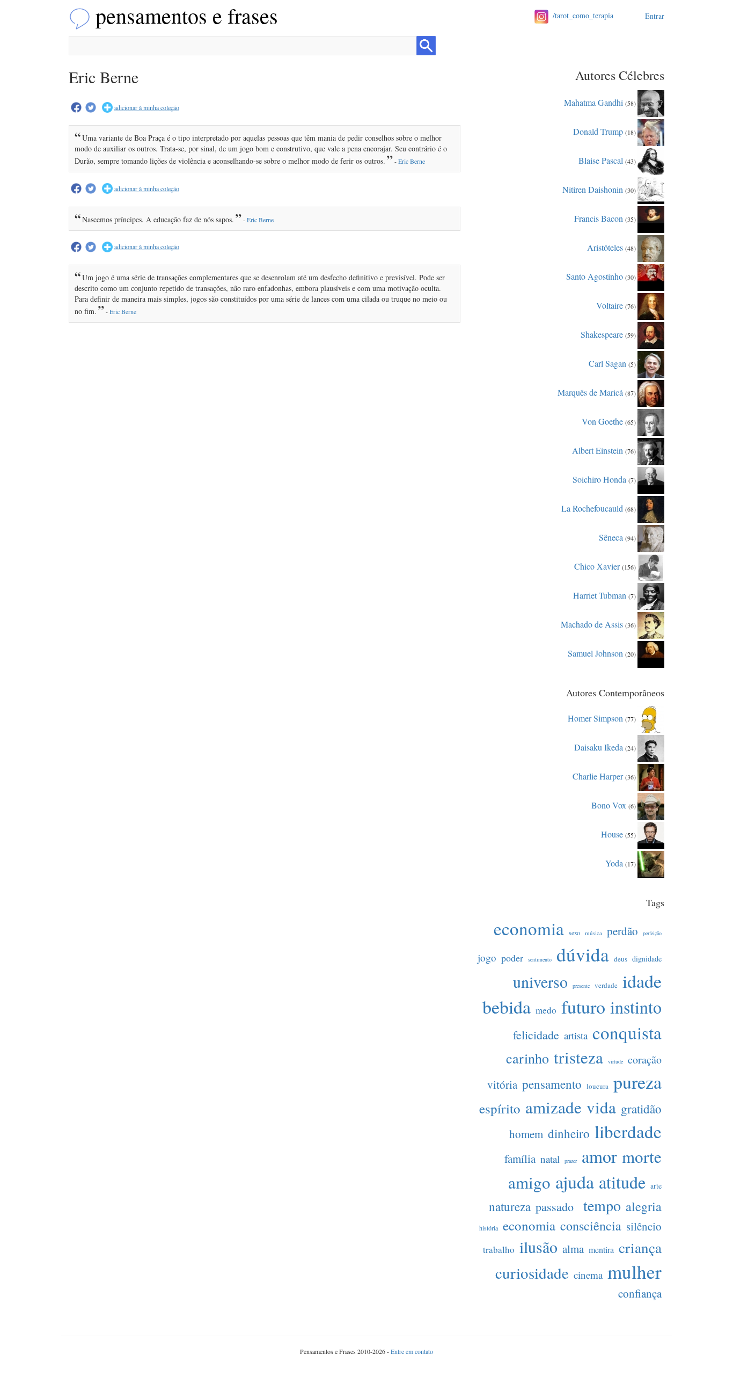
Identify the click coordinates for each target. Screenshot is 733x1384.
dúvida (582, 954)
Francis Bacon (598, 217)
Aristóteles (605, 246)
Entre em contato (412, 1351)
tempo (602, 1205)
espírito (500, 1108)
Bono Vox (608, 804)
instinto (636, 1006)
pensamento (552, 1084)
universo (540, 981)
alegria (644, 1206)
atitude (622, 1181)
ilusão (538, 1246)
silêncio (644, 1226)
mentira (601, 1249)
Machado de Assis (592, 623)
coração (645, 1059)
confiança (640, 1293)
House (612, 833)
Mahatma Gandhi (593, 101)
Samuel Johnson (595, 652)
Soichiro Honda (599, 478)
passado (555, 1206)
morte (642, 1156)
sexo (574, 932)
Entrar (654, 16)
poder (512, 957)
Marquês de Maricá (590, 391)
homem (526, 1133)
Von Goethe (602, 420)
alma (573, 1248)
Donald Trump (598, 130)
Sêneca (611, 536)
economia (529, 928)
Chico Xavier (597, 565)
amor (599, 1156)
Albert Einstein (597, 449)
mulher (634, 1271)
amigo (529, 1182)
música (593, 933)
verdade (606, 985)
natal (550, 1159)
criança (640, 1247)
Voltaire (609, 304)
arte (656, 1186)
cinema (588, 1274)
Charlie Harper (598, 775)
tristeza (578, 1057)
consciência (590, 1225)
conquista (627, 1032)
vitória (502, 1084)
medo (546, 1010)
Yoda (614, 862)
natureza (510, 1206)
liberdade (628, 1131)
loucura (598, 1086)
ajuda (574, 1181)
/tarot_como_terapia (583, 15)
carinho (527, 1058)
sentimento (540, 959)
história (488, 1227)
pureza (637, 1081)
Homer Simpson (595, 717)
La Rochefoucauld (592, 507)
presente (581, 985)
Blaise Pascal (600, 159)
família (520, 1158)
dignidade (647, 958)
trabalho (499, 1249)
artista (576, 1035)
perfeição (652, 933)
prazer (571, 1160)
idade (642, 980)
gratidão (641, 1109)
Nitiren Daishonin (592, 188)
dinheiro (569, 1133)
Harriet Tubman (599, 594)
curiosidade (532, 1272)
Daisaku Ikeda (598, 746)
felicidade (536, 1035)
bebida (506, 1006)
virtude (615, 1061)
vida (601, 1107)
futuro (583, 1006)
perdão (622, 930)
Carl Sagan (607, 362)
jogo (487, 957)
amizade (553, 1107)
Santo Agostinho (594, 275)
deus (620, 959)
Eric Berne (411, 161)
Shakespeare (602, 333)
